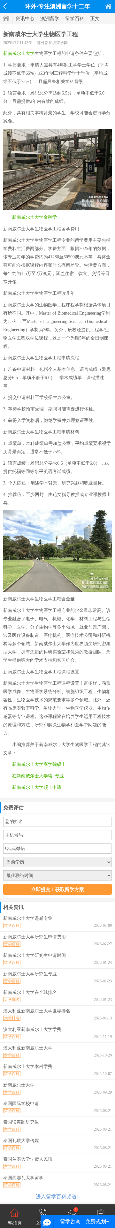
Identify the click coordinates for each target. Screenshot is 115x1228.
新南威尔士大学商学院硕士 (39, 764)
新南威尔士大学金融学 (34, 217)
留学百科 (74, 18)
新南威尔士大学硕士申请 (36, 787)
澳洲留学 (49, 18)
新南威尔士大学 (18, 53)
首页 (108, 6)
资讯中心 (24, 18)
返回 (5, 6)
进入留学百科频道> (58, 1196)
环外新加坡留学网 (52, 43)
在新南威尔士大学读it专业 (38, 776)
